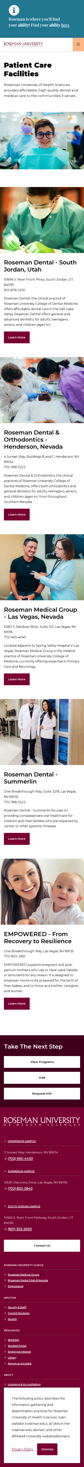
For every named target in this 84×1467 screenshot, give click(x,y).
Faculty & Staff (17, 1307)
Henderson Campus (22, 1141)
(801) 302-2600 (20, 1229)
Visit (42, 1077)
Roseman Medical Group (23, 1274)
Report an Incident (19, 1363)
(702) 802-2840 (20, 1188)
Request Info (42, 1093)
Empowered (15, 1286)
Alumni (12, 1319)
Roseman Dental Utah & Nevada (28, 1280)
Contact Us (42, 1245)
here (65, 25)
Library (12, 1357)
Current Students (18, 1313)
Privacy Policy (22, 1449)
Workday (13, 1339)
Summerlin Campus (21, 1171)
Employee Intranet (19, 1351)
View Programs (42, 1062)
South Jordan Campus (24, 1206)
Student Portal (17, 1345)
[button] (47, 1449)
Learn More (16, 337)
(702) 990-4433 (20, 1158)
